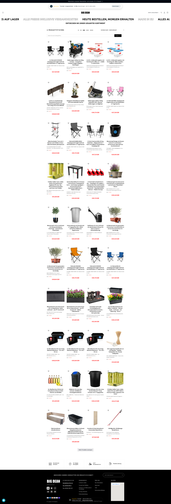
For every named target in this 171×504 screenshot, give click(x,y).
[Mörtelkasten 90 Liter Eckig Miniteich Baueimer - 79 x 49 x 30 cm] (95, 338)
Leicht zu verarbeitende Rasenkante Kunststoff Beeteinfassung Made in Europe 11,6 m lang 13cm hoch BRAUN (56, 103)
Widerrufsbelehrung (83, 494)
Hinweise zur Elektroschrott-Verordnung (85, 488)
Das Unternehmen (99, 482)
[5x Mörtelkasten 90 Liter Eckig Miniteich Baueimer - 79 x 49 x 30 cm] (56, 338)
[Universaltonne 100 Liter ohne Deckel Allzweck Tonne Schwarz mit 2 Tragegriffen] (95, 379)
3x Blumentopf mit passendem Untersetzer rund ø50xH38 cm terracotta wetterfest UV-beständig (55, 268)
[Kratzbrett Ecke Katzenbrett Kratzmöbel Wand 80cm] (95, 418)
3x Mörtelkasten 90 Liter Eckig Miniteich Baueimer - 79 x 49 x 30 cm (75, 350)
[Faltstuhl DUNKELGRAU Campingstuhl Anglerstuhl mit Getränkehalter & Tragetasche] (75, 130)
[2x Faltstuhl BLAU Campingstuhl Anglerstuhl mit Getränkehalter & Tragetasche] (115, 255)
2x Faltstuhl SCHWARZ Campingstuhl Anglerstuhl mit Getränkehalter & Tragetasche (55, 61)
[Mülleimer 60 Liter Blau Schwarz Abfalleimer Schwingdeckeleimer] (75, 379)
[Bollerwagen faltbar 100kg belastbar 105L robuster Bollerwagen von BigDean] (95, 90)
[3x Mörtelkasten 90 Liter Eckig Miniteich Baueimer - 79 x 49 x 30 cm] (75, 338)
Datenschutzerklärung (100, 490)
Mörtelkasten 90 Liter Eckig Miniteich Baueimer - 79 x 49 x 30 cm (95, 350)
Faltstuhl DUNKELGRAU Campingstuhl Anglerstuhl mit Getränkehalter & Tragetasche (75, 143)
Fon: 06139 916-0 (67, 485)
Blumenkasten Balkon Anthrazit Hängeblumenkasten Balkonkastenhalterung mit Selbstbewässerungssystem (75, 431)
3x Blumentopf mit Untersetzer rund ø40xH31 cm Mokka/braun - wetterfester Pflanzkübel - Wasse (115, 184)
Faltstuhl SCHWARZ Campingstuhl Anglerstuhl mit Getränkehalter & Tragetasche (95, 267)
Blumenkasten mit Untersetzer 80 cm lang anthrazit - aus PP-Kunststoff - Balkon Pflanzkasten (75, 309)
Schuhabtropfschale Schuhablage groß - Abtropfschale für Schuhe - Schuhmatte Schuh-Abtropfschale (95, 310)
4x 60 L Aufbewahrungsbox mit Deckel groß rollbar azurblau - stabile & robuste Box (115, 61)
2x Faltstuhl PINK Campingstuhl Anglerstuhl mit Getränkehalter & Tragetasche (115, 102)
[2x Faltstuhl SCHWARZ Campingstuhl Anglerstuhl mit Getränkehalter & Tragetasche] (56, 49)
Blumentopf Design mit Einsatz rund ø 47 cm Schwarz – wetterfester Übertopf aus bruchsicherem (115, 144)
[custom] (48, 488)
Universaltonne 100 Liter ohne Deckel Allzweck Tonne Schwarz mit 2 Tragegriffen (95, 391)
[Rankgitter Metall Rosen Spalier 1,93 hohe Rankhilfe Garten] (75, 90)
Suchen (117, 35)
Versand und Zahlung (83, 485)
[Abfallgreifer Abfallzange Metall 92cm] (115, 418)
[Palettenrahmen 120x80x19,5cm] (56, 418)
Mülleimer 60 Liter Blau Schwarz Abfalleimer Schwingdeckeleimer (75, 391)
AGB (96, 487)
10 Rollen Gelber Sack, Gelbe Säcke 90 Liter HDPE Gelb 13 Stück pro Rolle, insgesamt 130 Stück (115, 392)
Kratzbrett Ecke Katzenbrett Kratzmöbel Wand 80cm (95, 429)
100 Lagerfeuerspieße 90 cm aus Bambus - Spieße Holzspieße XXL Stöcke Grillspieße (115, 351)
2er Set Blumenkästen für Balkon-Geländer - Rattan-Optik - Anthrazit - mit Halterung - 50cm (115, 309)
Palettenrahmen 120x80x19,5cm (55, 429)
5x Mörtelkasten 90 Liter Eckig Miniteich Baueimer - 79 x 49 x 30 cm (55, 350)
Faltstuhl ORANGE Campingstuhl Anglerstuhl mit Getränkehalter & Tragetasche (75, 267)
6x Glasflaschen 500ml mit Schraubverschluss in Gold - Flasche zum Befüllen (56, 391)
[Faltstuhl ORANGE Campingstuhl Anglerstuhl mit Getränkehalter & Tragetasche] (75, 255)
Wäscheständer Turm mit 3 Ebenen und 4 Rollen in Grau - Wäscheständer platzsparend (55, 143)
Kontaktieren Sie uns (68, 483)
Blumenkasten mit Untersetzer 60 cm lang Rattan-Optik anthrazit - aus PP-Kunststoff (55, 308)
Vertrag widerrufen (83, 491)
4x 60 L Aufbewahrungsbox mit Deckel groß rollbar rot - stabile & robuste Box (95, 61)
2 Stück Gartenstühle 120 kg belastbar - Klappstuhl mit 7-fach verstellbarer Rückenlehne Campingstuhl (95, 144)
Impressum (97, 485)
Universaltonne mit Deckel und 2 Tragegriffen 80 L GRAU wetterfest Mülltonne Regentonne (75, 228)
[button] (2, 12)
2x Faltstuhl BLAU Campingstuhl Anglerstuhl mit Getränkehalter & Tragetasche (115, 267)
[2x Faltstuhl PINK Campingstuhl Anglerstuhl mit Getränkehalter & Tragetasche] (115, 90)
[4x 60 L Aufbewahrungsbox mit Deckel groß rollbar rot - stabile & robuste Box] (95, 49)
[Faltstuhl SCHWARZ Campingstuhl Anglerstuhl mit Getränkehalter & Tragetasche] (95, 255)
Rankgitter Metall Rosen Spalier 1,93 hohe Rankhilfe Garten (75, 101)
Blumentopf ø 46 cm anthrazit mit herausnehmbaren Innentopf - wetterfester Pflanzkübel (55, 228)
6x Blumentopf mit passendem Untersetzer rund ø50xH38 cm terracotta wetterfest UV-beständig (115, 228)
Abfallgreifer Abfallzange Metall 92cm (115, 429)
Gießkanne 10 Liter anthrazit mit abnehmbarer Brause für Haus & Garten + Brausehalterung (95, 228)
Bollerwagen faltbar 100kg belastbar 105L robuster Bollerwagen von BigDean (95, 102)
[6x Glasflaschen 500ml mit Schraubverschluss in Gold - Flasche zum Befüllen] (56, 379)
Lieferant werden (82, 482)
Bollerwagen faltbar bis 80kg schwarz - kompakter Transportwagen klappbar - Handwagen (75, 62)
